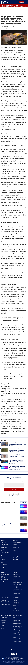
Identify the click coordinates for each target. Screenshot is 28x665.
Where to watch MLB (17, 623)
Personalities (16, 602)
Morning (15, 556)
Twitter (2, 625)
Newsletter (3, 620)
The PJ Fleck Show (17, 584)
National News (4, 544)
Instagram (3, 623)
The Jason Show (16, 576)
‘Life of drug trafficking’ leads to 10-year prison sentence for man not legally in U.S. (10, 505)
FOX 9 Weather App (17, 542)
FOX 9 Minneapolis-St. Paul (6, 26)
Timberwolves (4, 564)
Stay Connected (6, 615)
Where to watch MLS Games (17, 642)
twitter (14, 650)
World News (3, 546)
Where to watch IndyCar (16, 628)
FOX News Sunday (5, 552)
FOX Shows (15, 574)
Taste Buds (15, 587)
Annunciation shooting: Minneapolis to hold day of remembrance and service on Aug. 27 (10, 524)
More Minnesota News (8, 502)
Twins (2, 561)
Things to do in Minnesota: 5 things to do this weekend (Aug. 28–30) (10, 517)
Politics (2, 549)
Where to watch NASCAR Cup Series (17, 625)
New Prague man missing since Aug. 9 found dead (9, 529)
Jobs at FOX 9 (16, 603)
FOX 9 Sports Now (17, 586)
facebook (11, 650)
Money (3, 572)
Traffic (14, 550)
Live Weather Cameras (16, 548)
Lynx (2, 566)
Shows (15, 572)
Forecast (15, 544)
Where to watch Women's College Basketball (17, 636)
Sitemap (15, 607)
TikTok (2, 627)
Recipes (14, 561)
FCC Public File (16, 610)
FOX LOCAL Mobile (5, 619)
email (16, 650)
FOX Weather (16, 552)
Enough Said (15, 581)
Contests (15, 600)
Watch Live (21, 2)
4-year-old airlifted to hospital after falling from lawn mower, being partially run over (17, 468)
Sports (3, 556)
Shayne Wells (16, 557)
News (13, 26)
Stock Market (4, 577)
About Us (16, 597)
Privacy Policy (15, 495)
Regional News (5, 597)
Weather (15, 541)
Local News (3, 542)
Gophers (3, 559)
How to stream (4, 617)
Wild (2, 562)
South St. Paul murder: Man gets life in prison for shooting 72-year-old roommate (10, 511)
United (2, 567)
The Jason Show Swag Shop (16, 591)
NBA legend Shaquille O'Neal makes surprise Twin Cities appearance (16, 462)
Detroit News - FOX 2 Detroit (6, 605)
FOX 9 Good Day (16, 577)
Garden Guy (15, 559)
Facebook (3, 622)
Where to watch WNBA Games (16, 639)
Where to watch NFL (17, 619)
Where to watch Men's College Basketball (16, 632)
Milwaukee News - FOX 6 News (5, 599)
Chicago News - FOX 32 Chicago (5, 602)
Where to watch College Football (16, 621)
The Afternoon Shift (17, 589)
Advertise (15, 608)
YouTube (3, 628)
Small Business (4, 579)
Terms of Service (15, 497)
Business (3, 576)
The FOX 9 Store (16, 593)
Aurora (2, 569)
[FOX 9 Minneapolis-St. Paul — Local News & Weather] (5, 2)
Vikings (2, 557)
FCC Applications (16, 612)
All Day (14, 579)
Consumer (3, 550)
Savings (2, 581)
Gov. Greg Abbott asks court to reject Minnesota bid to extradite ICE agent (17, 444)
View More (23, 502)
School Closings (16, 546)
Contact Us (15, 599)
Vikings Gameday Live (17, 582)
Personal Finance (5, 574)
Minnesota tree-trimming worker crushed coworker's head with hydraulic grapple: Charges (17, 450)
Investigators (4, 547)
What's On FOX (16, 605)
